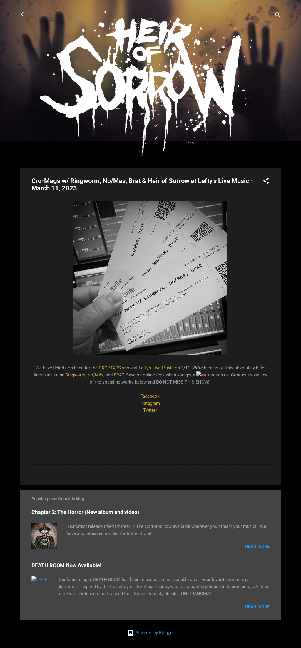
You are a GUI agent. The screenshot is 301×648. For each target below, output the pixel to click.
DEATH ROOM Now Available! (66, 565)
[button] (266, 181)
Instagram (150, 403)
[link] (110, 368)
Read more (257, 546)
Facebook (150, 396)
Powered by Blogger (154, 632)
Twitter (150, 410)
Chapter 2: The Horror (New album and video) (85, 512)
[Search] (277, 16)
